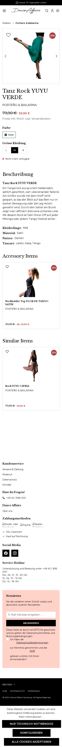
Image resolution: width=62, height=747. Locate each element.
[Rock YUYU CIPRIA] (31, 366)
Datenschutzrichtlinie (38, 633)
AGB (32, 651)
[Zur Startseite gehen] (25, 11)
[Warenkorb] (58, 11)
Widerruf (7, 474)
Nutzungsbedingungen (19, 636)
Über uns (7, 511)
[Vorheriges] (5, 56)
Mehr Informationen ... (31, 716)
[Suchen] (47, 11)
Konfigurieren (31, 732)
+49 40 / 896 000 (16, 497)
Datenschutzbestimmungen (32, 642)
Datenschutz (9, 479)
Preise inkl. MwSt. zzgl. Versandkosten (26, 118)
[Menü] (4, 11)
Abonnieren (31, 623)
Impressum (34, 691)
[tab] (18, 174)
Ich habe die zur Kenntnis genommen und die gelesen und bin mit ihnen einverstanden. (29, 649)
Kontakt (6, 484)
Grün (11, 134)
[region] (31, 56)
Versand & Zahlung (12, 469)
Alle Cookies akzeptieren (31, 741)
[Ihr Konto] (52, 11)
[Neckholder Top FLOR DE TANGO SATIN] (31, 281)
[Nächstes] (57, 56)
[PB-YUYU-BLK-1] (31, 56)
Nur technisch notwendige (31, 723)
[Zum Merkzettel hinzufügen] (8, 35)
